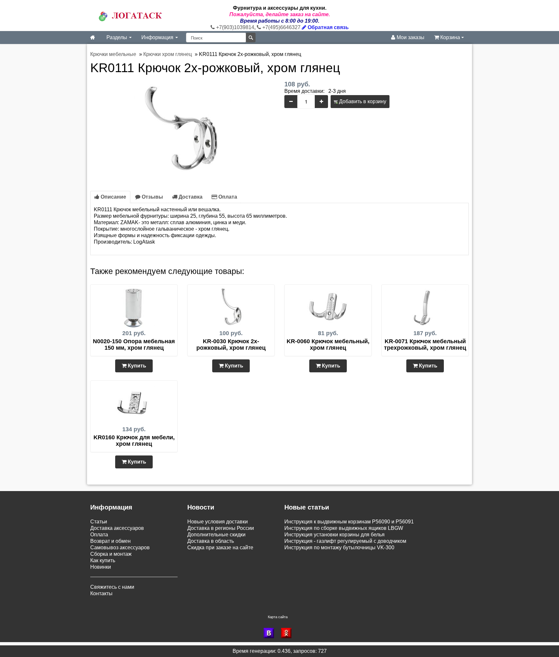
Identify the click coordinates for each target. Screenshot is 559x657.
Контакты (101, 593)
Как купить (102, 560)
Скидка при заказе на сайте (220, 547)
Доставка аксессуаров (117, 528)
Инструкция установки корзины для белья (334, 534)
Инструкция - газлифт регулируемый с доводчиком (345, 541)
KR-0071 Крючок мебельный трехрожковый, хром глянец (425, 344)
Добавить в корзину (362, 101)
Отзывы (151, 197)
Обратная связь (327, 27)
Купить (136, 365)
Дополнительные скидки (216, 534)
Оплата (227, 197)
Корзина (450, 37)
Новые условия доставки (217, 521)
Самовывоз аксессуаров (120, 547)
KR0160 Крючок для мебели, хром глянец (134, 440)
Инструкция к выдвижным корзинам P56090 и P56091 (349, 521)
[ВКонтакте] (271, 633)
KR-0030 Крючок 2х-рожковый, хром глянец (231, 344)
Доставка (190, 197)
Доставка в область (210, 541)
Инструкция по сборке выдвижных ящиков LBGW (343, 528)
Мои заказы (409, 37)
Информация (158, 37)
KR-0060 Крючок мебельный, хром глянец (328, 344)
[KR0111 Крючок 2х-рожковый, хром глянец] (182, 129)
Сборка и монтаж (111, 554)
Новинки (100, 567)
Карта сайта (278, 617)
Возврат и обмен (110, 541)
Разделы (117, 37)
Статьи (98, 521)
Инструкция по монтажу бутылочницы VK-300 (339, 547)
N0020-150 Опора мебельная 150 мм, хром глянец (134, 344)
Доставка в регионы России (220, 528)
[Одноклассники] (288, 633)
